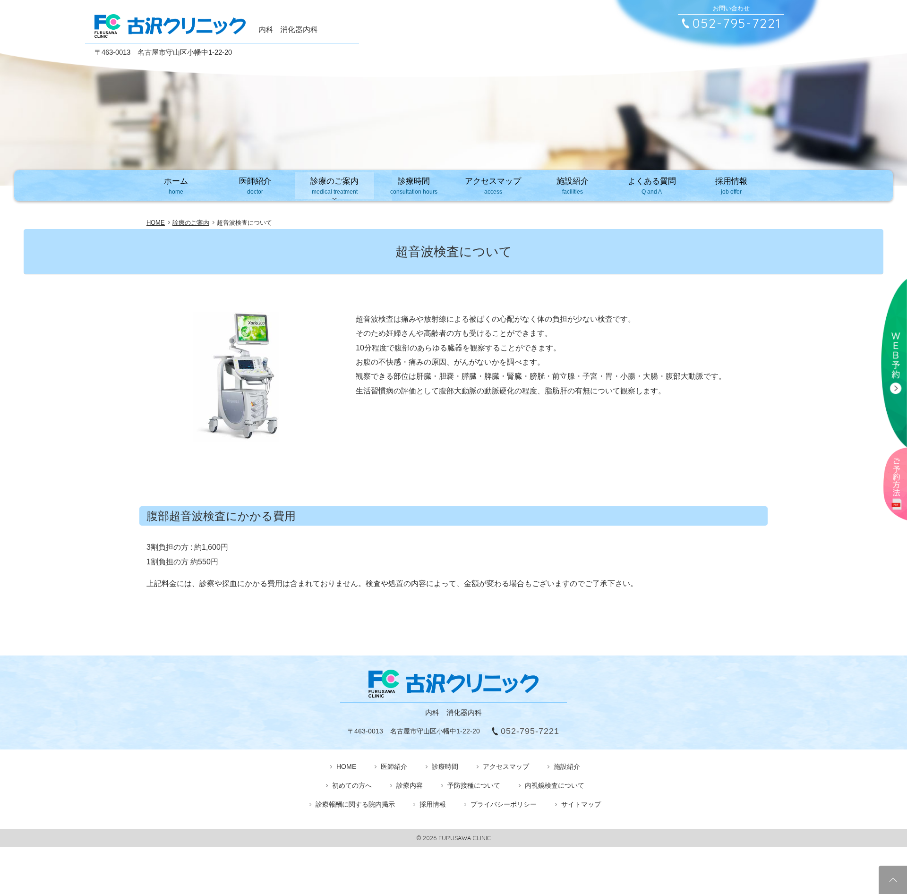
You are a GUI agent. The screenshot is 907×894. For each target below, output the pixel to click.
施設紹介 (572, 186)
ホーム (176, 186)
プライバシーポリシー (504, 804)
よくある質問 (652, 186)
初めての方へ (352, 785)
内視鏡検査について (554, 785)
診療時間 (413, 186)
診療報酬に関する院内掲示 (355, 804)
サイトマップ (581, 804)
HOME (346, 766)
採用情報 (731, 186)
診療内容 (409, 785)
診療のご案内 (334, 186)
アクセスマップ (493, 186)
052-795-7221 (737, 23)
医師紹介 (255, 186)
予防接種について (473, 785)
